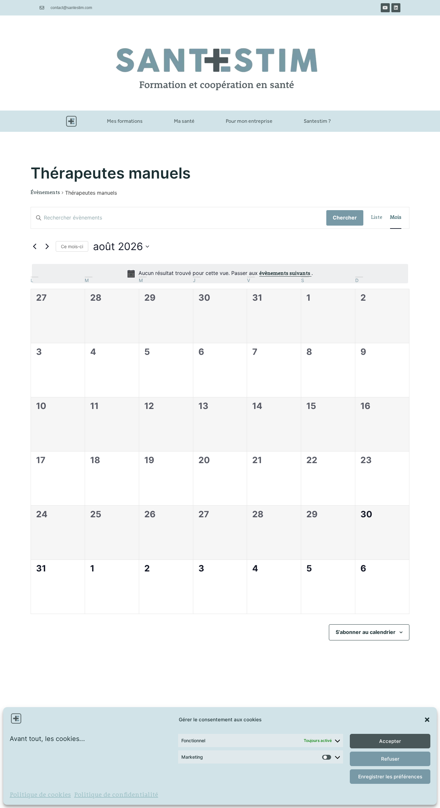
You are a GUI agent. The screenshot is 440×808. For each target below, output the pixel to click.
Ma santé (184, 121)
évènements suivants (285, 273)
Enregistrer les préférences (390, 777)
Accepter (390, 741)
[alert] (220, 273)
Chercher (345, 217)
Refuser (390, 759)
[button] (427, 719)
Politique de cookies (40, 795)
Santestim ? (317, 121)
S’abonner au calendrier (366, 632)
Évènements (45, 192)
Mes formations (125, 121)
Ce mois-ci (72, 246)
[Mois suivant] (47, 246)
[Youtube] (385, 7)
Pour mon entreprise (249, 121)
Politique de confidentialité (116, 795)
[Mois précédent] (34, 246)
